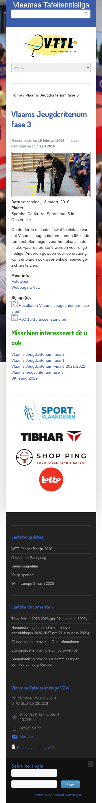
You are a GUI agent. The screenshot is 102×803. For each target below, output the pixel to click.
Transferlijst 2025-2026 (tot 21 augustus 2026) (49, 619)
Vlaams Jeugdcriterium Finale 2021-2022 (48, 366)
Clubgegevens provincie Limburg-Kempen (45, 650)
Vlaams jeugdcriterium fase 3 (37, 372)
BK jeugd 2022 (24, 378)
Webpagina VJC (25, 287)
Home (16, 95)
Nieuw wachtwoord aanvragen (58, 794)
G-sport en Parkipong (28, 558)
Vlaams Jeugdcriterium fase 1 (38, 360)
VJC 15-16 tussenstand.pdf (43, 319)
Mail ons (27, 736)
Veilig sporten (22, 575)
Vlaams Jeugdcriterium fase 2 (38, 354)
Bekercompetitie (24, 566)
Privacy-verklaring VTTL (37, 748)
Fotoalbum (21, 281)
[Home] (51, 54)
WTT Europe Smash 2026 (32, 583)
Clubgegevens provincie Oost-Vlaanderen (45, 642)
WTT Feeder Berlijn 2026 (31, 549)
